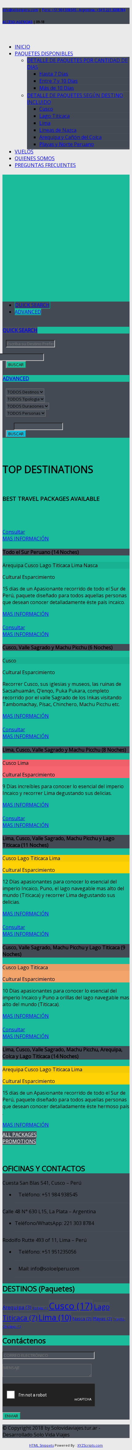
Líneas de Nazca (57, 130)
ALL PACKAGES (19, 1134)
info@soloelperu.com (20, 10)
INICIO (22, 46)
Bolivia (40, 1308)
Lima (44, 123)
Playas (102, 1319)
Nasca (81, 1319)
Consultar (13, 531)
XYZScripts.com (90, 1445)
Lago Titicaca (54, 116)
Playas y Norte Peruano (66, 144)
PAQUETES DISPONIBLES (44, 53)
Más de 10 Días (56, 88)
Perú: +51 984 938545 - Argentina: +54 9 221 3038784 (83, 10)
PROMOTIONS (19, 1141)
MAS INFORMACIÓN (25, 538)
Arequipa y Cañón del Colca (70, 137)
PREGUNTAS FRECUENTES (45, 165)
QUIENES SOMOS (35, 158)
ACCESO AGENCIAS (17, 22)
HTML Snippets (41, 1445)
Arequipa (16, 1307)
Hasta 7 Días (53, 73)
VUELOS (24, 151)
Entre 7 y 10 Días (58, 80)
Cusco (46, 108)
